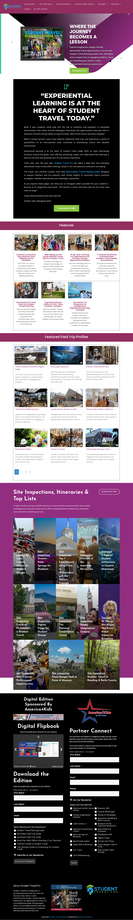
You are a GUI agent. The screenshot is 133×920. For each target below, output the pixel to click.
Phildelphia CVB (105, 834)
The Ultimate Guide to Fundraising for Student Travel (38, 848)
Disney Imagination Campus (81, 816)
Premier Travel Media (57, 917)
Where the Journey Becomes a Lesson (83, 34)
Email (17, 815)
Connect (27, 9)
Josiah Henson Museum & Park (64, 409)
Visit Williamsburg (81, 855)
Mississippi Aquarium (60, 367)
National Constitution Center (83, 830)
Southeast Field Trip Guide (29, 837)
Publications (29, 4)
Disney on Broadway (107, 815)
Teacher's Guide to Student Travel (32, 844)
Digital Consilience (85, 917)
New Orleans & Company (104, 830)
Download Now (109, 492)
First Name (20, 792)
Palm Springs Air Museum (80, 835)
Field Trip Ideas (45, 4)
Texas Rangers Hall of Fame (107, 845)
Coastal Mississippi (106, 811)
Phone (73, 788)
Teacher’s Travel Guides (83, 4)
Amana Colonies (58, 449)
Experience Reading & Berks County (107, 819)
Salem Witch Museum (82, 844)
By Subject (102, 4)
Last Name (20, 804)
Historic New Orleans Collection (99, 409)
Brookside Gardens (23, 449)
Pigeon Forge (104, 838)
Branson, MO (103, 808)
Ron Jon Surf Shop (106, 841)
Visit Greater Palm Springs (106, 851)
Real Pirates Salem (81, 841)
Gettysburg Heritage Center (98, 449)
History (18, 363)
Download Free (79, 71)
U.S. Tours (77, 850)
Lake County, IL (80, 824)
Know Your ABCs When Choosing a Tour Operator (39, 840)
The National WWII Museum (27, 409)
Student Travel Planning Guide (30, 830)
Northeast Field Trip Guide (29, 834)
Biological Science (57, 363)
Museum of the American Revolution (107, 825)
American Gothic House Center (83, 809)
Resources (115, 4)
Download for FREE (66, 208)
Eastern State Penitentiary (97, 367)
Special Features (63, 4)
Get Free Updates (40, 9)
